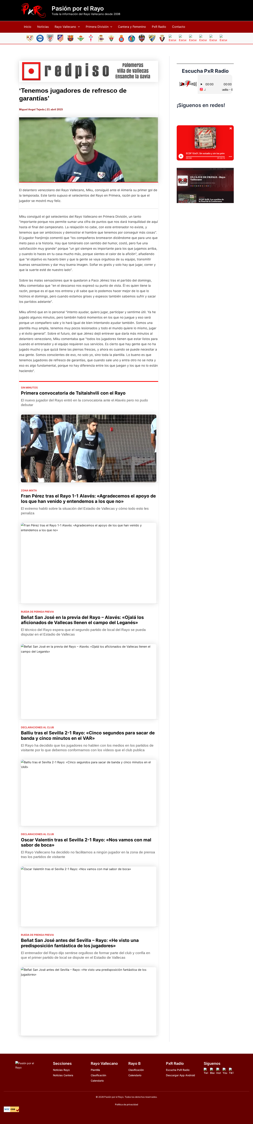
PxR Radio (159, 27)
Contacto (178, 27)
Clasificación (98, 1075)
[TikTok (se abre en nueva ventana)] (205, 116)
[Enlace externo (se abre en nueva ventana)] (88, 71)
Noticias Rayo (61, 1069)
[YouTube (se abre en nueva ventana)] (221, 116)
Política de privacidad (126, 1104)
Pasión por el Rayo (78, 8)
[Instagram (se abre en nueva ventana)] (197, 116)
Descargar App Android (180, 1075)
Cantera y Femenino (132, 27)
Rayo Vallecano (65, 27)
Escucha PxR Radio (177, 1069)
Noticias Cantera (63, 1075)
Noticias (43, 27)
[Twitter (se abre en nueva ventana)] (213, 116)
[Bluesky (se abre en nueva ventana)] (190, 116)
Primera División (97, 27)
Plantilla (95, 1069)
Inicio (27, 27)
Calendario (97, 1080)
